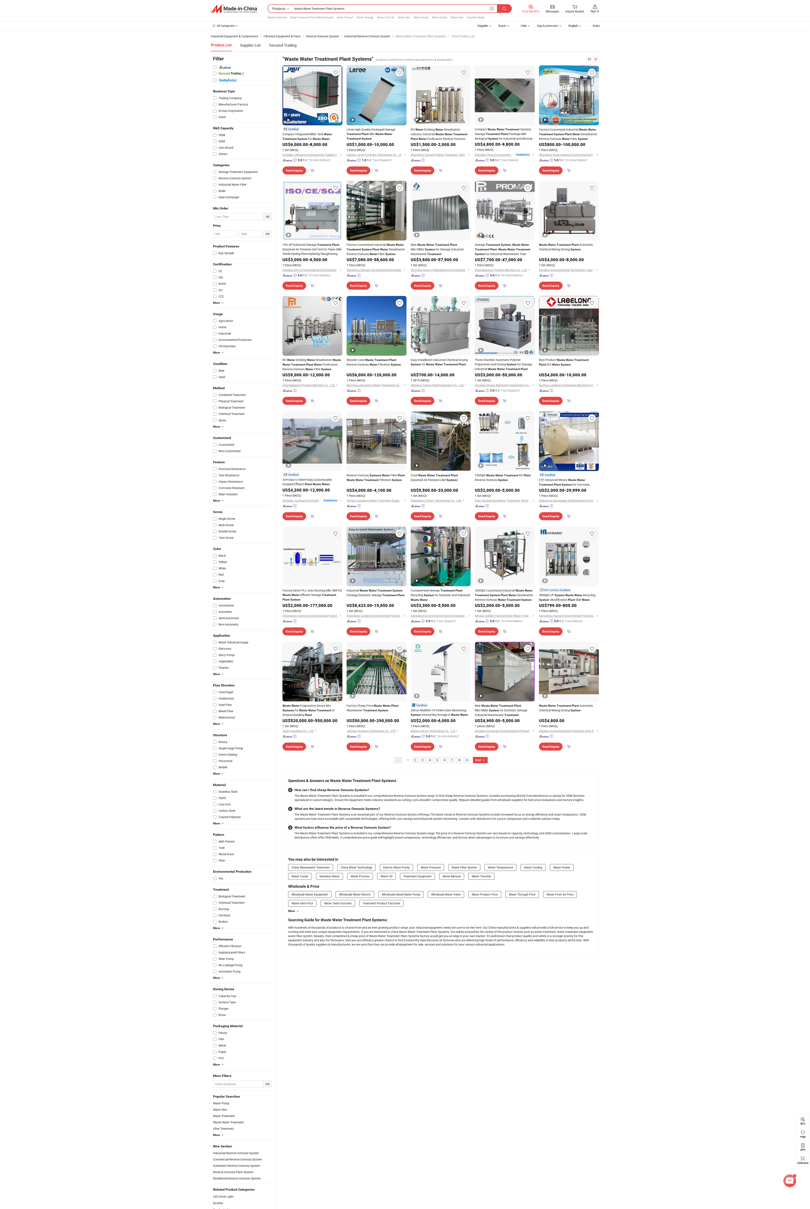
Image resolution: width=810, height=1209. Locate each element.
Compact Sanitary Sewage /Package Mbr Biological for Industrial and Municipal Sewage (505, 134)
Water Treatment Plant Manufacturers (311, 17)
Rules (596, 26)
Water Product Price (485, 894)
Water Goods (421, 17)
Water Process (360, 876)
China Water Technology (356, 867)
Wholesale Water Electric (355, 894)
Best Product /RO (564, 362)
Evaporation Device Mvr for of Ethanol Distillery (308, 710)
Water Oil (386, 876)
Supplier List (250, 45)
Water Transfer (481, 876)
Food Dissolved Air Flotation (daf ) (434, 477)
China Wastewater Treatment (311, 867)
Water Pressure (431, 867)
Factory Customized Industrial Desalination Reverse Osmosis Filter (568, 134)
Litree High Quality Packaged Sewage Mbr (371, 133)
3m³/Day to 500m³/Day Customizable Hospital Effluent (307, 482)
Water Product (345, 17)
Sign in (594, 11)
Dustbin (218, 1203)
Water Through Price (522, 894)
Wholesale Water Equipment (310, 894)
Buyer (502, 26)
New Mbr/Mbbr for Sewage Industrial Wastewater (437, 249)
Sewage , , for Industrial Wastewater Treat (502, 249)
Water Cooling (533, 867)
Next (478, 760)
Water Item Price (302, 903)
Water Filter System (464, 867)
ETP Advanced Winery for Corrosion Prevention (564, 482)
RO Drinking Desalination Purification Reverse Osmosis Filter (311, 364)
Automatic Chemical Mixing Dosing (566, 247)
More (291, 911)
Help (524, 26)
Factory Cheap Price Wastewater (372, 708)
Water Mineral (452, 876)
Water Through (365, 17)
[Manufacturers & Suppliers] (234, 8)
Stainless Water (329, 876)
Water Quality (439, 17)
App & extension (547, 26)
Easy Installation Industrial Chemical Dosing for (439, 362)
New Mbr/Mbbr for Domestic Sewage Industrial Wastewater (501, 710)
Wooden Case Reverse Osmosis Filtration (374, 362)
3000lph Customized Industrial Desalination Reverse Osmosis (504, 595)
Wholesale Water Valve (446, 894)
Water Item (404, 17)
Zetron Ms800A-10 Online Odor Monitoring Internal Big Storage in (439, 712)
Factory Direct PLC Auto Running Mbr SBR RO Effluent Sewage (312, 594)
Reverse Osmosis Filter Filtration (376, 477)
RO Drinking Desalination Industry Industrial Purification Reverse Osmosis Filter (439, 134)
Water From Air (385, 17)
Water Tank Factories (338, 903)
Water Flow (457, 17)
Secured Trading (283, 45)
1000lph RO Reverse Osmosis (503, 477)
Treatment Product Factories (381, 903)
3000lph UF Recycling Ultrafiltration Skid (567, 597)
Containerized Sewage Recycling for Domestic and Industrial (440, 594)
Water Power (561, 867)
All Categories (226, 26)
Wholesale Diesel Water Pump (401, 894)
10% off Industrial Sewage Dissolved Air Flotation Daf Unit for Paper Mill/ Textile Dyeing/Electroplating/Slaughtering (312, 249)
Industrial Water (476, 17)
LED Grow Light (223, 1196)
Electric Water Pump (396, 867)
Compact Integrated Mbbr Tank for (307, 136)
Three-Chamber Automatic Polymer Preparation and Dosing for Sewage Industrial (503, 364)
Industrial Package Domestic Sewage (376, 592)
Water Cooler (300, 876)
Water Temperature (500, 867)
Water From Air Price (560, 894)
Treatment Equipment (417, 876)
